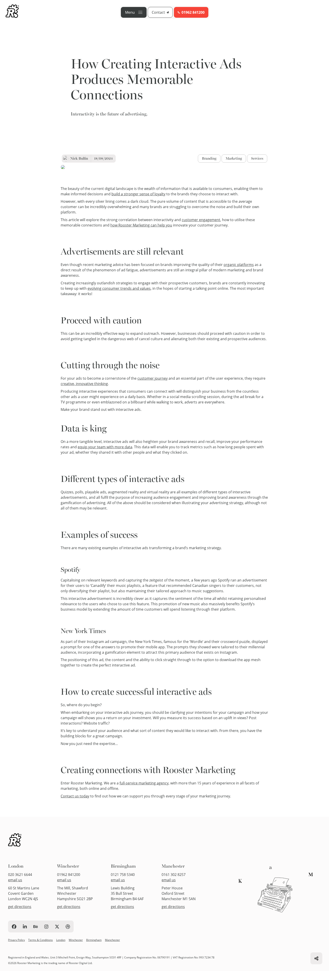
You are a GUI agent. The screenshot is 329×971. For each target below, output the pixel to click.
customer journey (152, 378)
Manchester (173, 866)
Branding (209, 158)
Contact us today (75, 796)
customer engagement (201, 219)
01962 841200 (68, 874)
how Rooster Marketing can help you (141, 225)
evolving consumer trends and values (119, 288)
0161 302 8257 (174, 874)
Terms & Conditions (40, 940)
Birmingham (123, 866)
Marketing (234, 158)
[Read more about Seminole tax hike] (12, 11)
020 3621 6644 (20, 874)
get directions (19, 906)
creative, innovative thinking (84, 383)
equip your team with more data (105, 446)
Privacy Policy (16, 940)
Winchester (68, 866)
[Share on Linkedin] (316, 958)
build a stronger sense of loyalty (138, 194)
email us (15, 879)
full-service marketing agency (144, 783)
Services (257, 158)
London (16, 866)
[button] (134, 12)
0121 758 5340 (123, 874)
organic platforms (239, 264)
